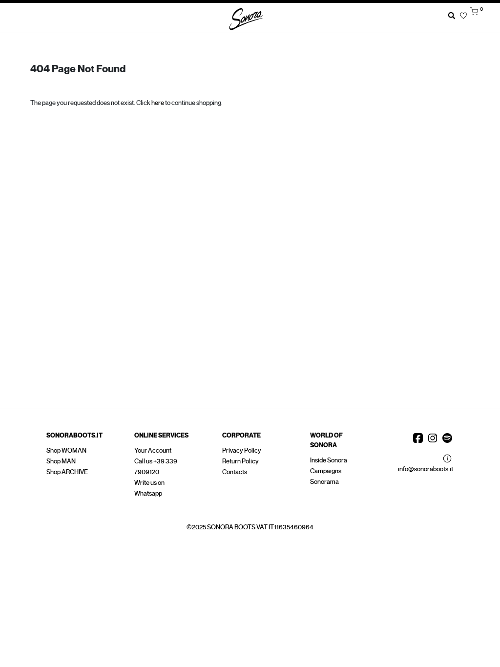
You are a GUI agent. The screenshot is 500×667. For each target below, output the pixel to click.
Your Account (152, 450)
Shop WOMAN (66, 450)
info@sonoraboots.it (425, 469)
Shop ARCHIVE (67, 472)
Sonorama (324, 482)
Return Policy (240, 461)
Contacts (234, 472)
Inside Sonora (328, 460)
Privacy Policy (241, 450)
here (157, 103)
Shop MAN (61, 461)
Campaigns (325, 471)
